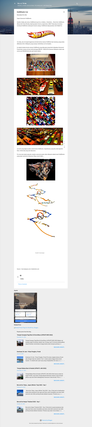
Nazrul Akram (21, 3)
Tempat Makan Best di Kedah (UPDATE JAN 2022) (31, 368)
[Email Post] (20, 276)
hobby (22, 278)
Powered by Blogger (47, 420)
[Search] (77, 4)
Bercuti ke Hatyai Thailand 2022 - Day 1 (28, 401)
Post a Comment (22, 284)
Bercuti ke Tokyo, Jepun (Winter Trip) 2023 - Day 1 (31, 385)
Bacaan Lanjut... (59, 347)
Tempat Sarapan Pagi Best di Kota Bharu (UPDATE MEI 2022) (35, 335)
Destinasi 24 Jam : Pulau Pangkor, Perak (29, 351)
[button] (64, 12)
